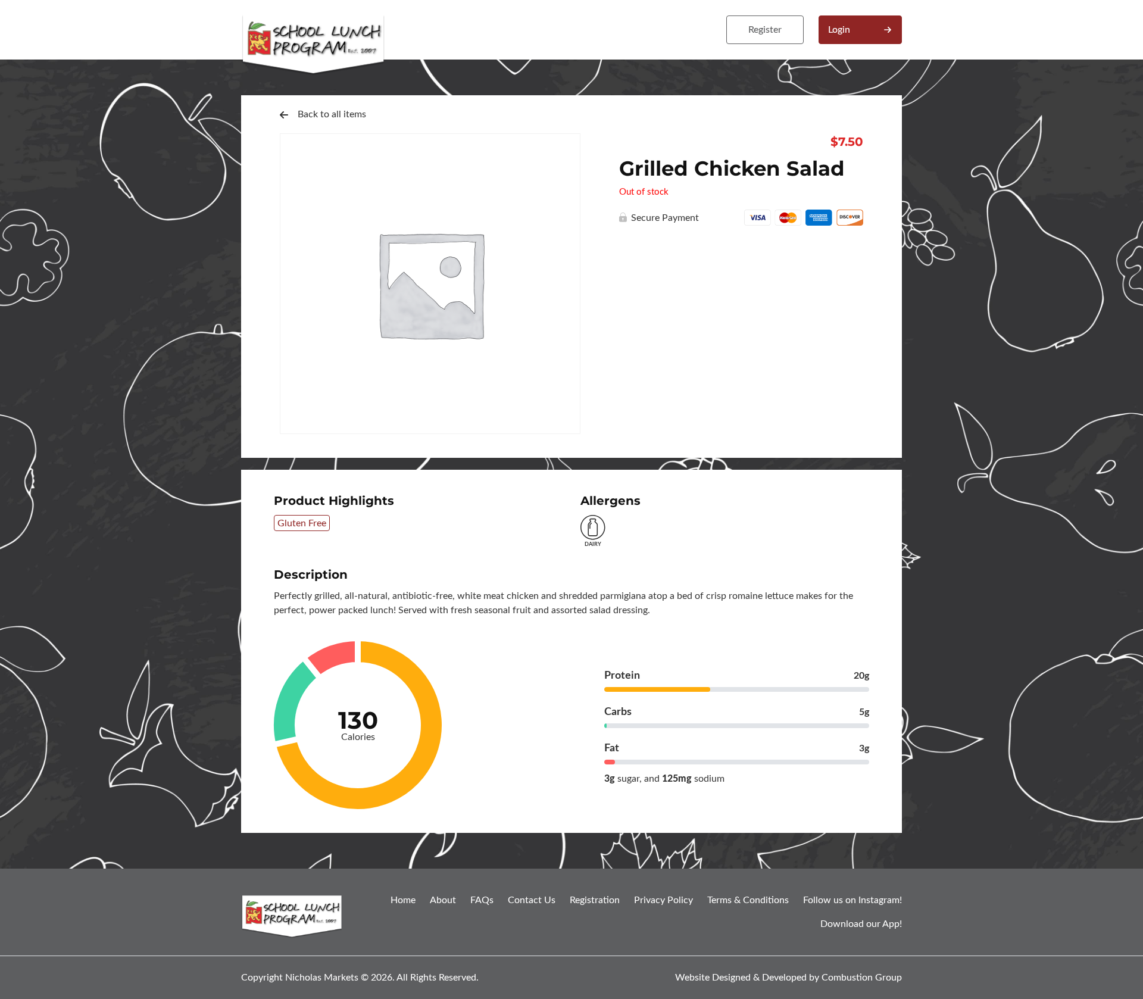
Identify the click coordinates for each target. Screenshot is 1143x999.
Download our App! (861, 924)
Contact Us (531, 900)
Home (403, 900)
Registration (595, 900)
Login (839, 30)
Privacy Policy (663, 900)
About (443, 900)
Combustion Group (862, 977)
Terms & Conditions (748, 900)
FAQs (482, 900)
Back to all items (332, 114)
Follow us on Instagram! (852, 900)
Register (765, 30)
